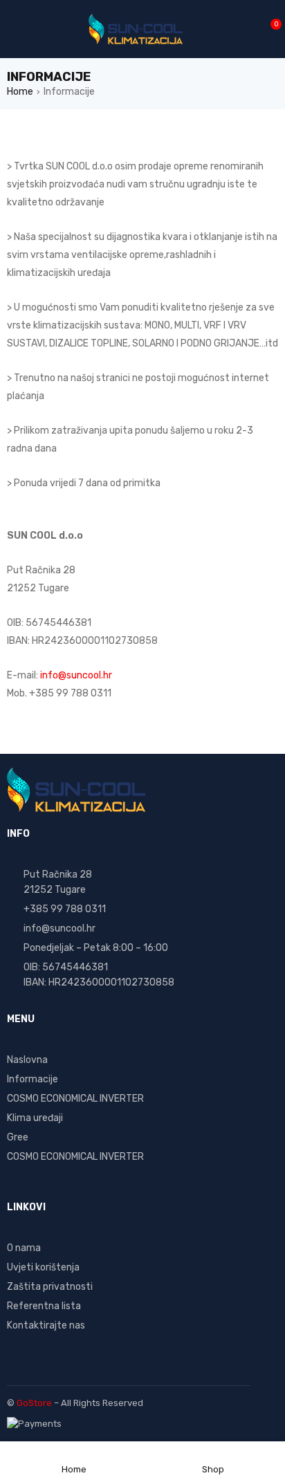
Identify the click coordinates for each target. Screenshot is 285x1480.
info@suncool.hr (76, 675)
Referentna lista (44, 1306)
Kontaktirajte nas (46, 1325)
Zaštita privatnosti (50, 1287)
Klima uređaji (35, 1118)
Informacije (32, 1079)
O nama (24, 1248)
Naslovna (27, 1060)
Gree (17, 1137)
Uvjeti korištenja (43, 1267)
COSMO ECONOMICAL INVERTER (75, 1098)
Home (20, 92)
